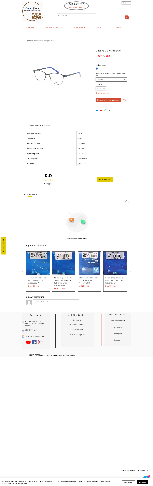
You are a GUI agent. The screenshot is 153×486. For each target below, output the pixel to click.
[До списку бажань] (124, 100)
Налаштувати (128, 482)
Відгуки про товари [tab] (30, 194)
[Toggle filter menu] (126, 200)
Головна (29, 41)
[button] (76, 7)
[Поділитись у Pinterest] (101, 110)
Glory (80, 133)
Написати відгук (104, 179)
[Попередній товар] (23, 271)
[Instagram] (40, 342)
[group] (76, 271)
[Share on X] (109, 110)
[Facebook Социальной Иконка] (34, 342)
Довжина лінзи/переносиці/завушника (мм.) (110, 74)
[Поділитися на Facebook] (97, 110)
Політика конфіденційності (17, 483)
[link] (39, 125)
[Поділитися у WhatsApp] (105, 110)
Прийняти (142, 482)
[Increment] (104, 89)
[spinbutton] (101, 89)
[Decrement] (97, 89)
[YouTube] (28, 342)
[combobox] (111, 79)
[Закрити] (150, 482)
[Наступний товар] (130, 271)
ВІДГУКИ (3, 246)
